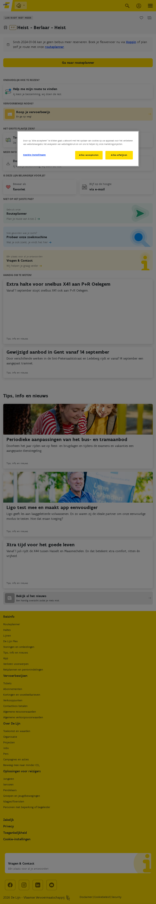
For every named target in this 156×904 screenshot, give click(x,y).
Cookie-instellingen (34, 154)
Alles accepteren (89, 155)
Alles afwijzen (119, 155)
